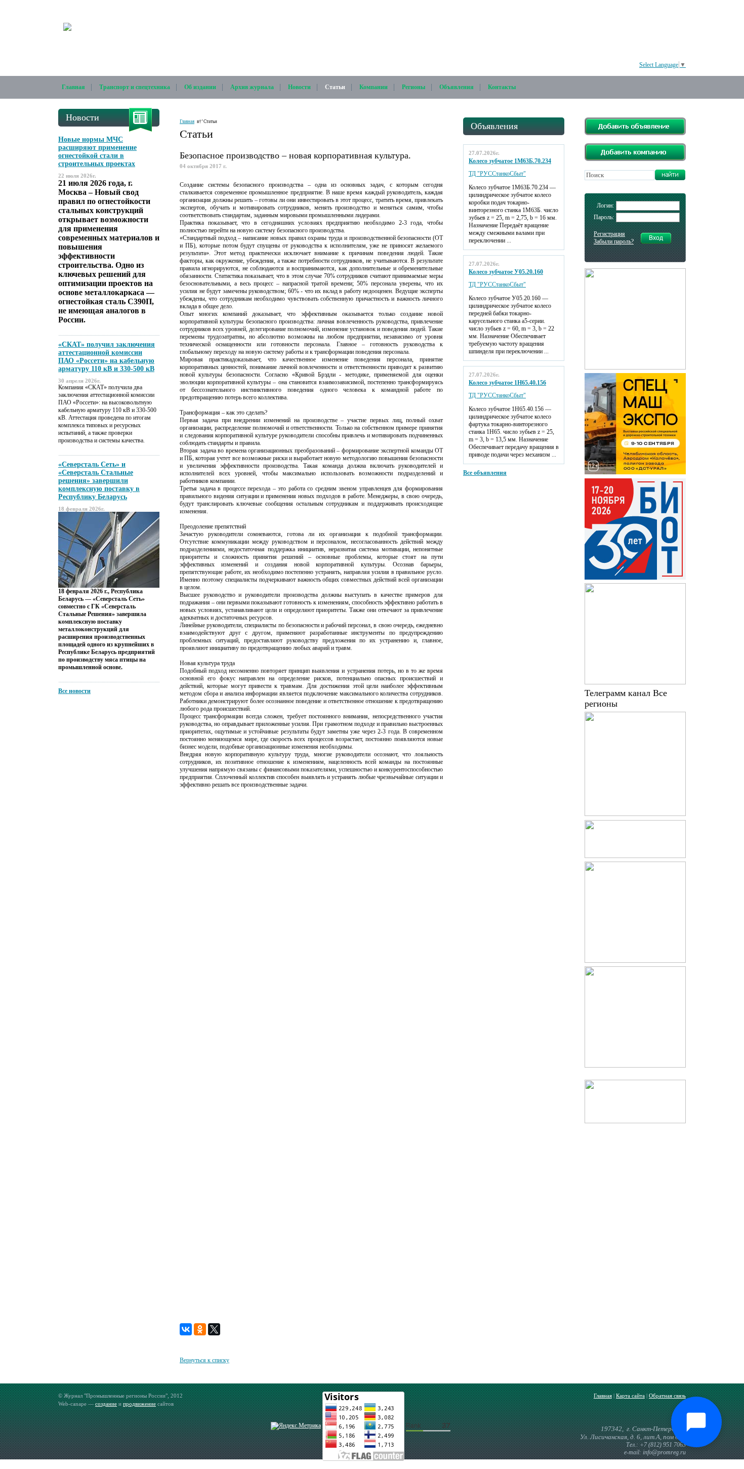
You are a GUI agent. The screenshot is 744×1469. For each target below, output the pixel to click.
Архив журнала (252, 87)
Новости (299, 87)
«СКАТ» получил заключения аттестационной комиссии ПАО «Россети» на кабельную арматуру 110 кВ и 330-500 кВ (106, 357)
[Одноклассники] (200, 1329)
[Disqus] (311, 925)
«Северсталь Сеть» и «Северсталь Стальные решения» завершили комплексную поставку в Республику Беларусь (99, 481)
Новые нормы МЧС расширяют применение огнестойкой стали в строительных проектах (97, 152)
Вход (656, 237)
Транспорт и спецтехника (134, 87)
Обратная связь (667, 1396)
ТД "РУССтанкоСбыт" (497, 173)
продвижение (139, 1404)
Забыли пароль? (614, 241)
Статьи (335, 87)
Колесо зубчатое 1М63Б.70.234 (510, 161)
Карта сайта (630, 1396)
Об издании (200, 87)
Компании (373, 87)
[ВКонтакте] (186, 1329)
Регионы (413, 87)
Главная (73, 87)
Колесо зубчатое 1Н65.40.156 (507, 382)
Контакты (502, 87)
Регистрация (609, 233)
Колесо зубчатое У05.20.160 (506, 271)
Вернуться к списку (204, 1360)
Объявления (456, 87)
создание (106, 1404)
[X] (214, 1329)
